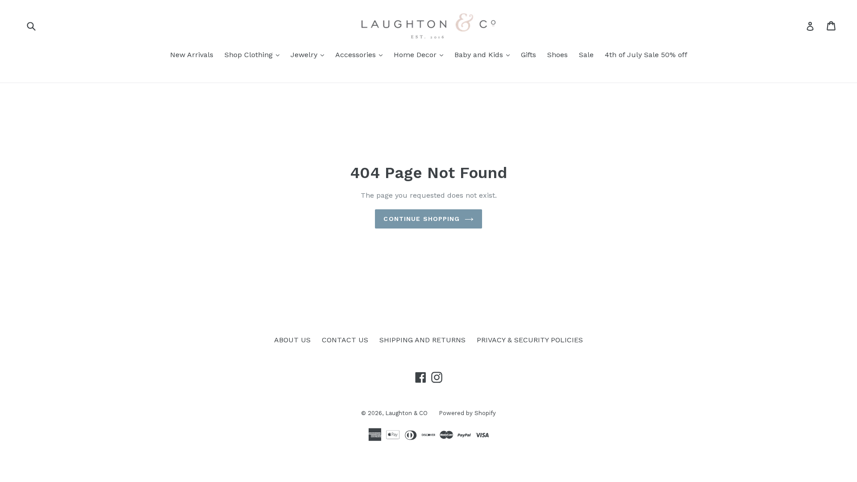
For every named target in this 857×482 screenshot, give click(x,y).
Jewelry (310, 54)
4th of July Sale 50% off (646, 54)
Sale (586, 54)
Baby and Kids (484, 54)
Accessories (361, 54)
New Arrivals (191, 54)
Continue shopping (421, 218)
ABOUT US (292, 340)
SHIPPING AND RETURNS (422, 340)
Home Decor (421, 54)
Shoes (557, 54)
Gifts (528, 54)
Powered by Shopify (467, 413)
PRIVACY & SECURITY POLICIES (530, 340)
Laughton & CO (406, 413)
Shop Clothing (254, 54)
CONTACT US (345, 340)
